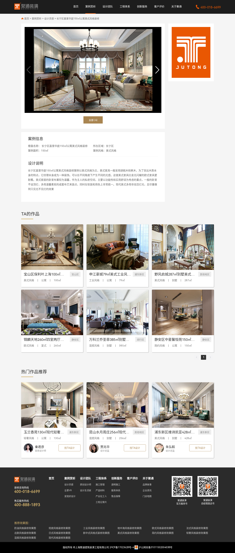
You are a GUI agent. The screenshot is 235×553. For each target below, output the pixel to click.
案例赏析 (90, 6)
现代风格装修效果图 (59, 537)
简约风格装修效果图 (163, 533)
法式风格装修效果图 (197, 528)
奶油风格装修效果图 (25, 528)
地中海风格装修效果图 (130, 528)
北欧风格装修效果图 (25, 533)
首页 (75, 6)
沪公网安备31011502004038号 (155, 547)
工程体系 (125, 6)
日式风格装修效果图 (59, 533)
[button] (157, 70)
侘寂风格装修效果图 (59, 528)
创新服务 (142, 6)
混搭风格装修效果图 (25, 537)
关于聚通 (176, 6)
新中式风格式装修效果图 (96, 533)
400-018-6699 (208, 7)
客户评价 (159, 6)
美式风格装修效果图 (128, 533)
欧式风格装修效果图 (163, 528)
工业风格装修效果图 (94, 528)
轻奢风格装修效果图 (197, 533)
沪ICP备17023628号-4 (122, 547)
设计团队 (108, 6)
